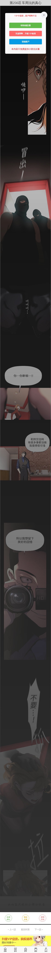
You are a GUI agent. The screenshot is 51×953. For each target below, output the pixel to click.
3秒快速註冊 (25, 25)
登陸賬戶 (25, 42)
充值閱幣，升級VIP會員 (25, 33)
